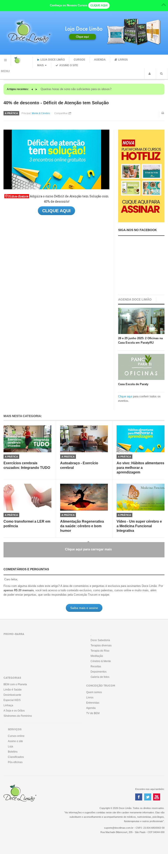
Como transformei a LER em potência (27, 524)
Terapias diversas (101, 645)
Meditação (97, 655)
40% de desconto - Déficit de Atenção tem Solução (56, 102)
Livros (123, 59)
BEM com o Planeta (15, 684)
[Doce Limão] (21, 60)
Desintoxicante (12, 694)
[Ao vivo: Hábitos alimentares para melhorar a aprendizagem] (140, 438)
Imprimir (162, 115)
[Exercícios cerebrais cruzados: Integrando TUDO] (27, 438)
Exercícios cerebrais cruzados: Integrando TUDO (27, 465)
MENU (5, 60)
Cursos (79, 59)
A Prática (11, 113)
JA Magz (27, 793)
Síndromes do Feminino (18, 715)
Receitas (96, 666)
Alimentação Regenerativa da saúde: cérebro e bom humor (82, 526)
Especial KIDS (12, 700)
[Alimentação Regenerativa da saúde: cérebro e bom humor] (84, 497)
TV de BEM (93, 713)
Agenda (100, 59)
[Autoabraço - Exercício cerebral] (84, 438)
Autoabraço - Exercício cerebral (79, 465)
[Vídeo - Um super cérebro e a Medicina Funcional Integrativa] (140, 497)
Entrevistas (92, 702)
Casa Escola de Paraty (133, 384)
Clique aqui (125, 396)
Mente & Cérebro (41, 113)
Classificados (16, 756)
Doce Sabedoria (100, 640)
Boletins (13, 751)
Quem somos (94, 692)
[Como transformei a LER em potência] (27, 497)
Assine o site (68, 65)
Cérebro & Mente (101, 661)
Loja (10, 746)
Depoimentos (99, 671)
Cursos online (16, 735)
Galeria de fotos (100, 676)
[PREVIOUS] (32, 89)
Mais (40, 65)
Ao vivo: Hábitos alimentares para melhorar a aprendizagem (140, 467)
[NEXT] (36, 89)
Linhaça (8, 705)
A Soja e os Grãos (14, 710)
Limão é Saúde (13, 689)
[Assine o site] (141, 175)
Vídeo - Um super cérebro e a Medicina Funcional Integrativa (139, 526)
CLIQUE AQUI (98, 5)
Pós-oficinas (15, 762)
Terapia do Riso (100, 650)
